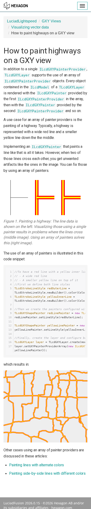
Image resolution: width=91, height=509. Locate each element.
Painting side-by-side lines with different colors (47, 473)
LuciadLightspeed (22, 21)
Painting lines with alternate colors (36, 465)
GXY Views (51, 21)
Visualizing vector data (30, 27)
